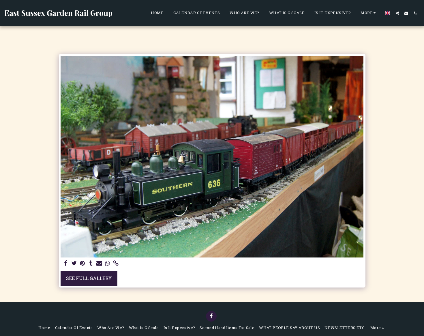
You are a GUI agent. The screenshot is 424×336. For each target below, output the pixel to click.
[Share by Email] (99, 263)
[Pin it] (83, 263)
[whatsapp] (107, 263)
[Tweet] (74, 263)
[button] (397, 13)
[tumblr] (91, 263)
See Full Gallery (89, 278)
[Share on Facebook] (66, 263)
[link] (116, 263)
